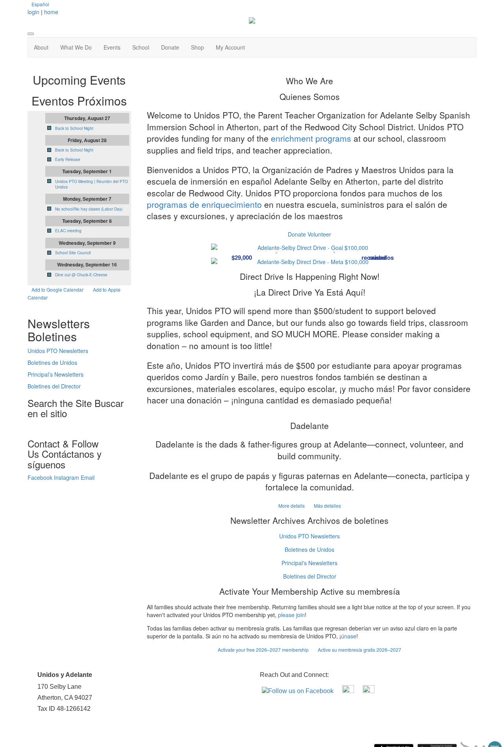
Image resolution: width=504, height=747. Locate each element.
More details (292, 505)
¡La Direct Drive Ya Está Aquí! (309, 292)
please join (291, 615)
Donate (170, 47)
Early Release (67, 159)
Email (87, 477)
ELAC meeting (68, 230)
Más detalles (327, 505)
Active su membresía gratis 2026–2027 (359, 649)
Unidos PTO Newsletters (309, 536)
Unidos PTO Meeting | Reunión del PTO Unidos (91, 184)
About (41, 47)
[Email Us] (368, 691)
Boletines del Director (309, 576)
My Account (230, 47)
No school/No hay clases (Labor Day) (88, 209)
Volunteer (319, 234)
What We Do (76, 47)
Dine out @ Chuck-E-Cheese (81, 274)
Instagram (67, 477)
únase (348, 636)
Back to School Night (74, 128)
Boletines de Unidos (309, 549)
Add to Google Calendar (57, 289)
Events (112, 47)
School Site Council (73, 252)
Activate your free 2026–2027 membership (264, 649)
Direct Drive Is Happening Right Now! (310, 276)
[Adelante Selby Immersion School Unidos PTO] (349, 691)
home (51, 12)
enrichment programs (311, 138)
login (33, 12)
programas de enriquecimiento (204, 204)
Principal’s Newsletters (55, 374)
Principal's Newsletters (309, 563)
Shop (197, 47)
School (140, 47)
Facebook (41, 477)
